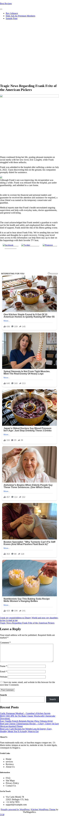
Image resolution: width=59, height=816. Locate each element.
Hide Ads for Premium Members (20, 16)
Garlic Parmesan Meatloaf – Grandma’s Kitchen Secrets (25, 713)
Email (3, 671)
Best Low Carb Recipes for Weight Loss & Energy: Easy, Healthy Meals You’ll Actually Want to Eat (26, 730)
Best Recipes (6, 3)
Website (3, 677)
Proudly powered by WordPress (15, 809)
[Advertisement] (29, 51)
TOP (2, 814)
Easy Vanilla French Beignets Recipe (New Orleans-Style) (26, 721)
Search (3, 695)
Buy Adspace (12, 13)
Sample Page (11, 18)
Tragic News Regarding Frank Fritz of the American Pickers (27, 623)
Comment (5, 642)
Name (3, 666)
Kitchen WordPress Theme (43, 809)
